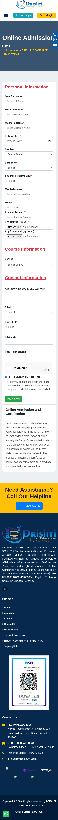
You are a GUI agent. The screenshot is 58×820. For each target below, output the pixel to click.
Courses (8, 618)
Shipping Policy (11, 646)
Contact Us (10, 624)
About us (9, 613)
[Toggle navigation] (6, 15)
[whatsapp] (5, 588)
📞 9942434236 (29, 506)
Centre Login (46, 15)
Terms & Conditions (14, 635)
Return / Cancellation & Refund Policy (23, 640)
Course (9, 258)
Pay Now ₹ (13, 398)
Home (6, 45)
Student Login (23, 15)
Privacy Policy (11, 629)
